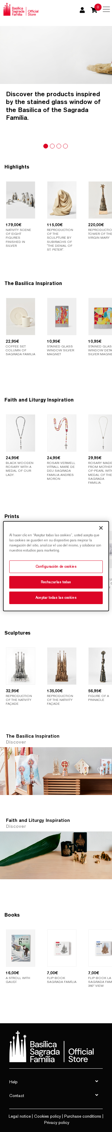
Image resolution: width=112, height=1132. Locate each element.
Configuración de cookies (56, 566)
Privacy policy (56, 1122)
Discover (16, 742)
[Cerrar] (101, 527)
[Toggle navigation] (106, 9)
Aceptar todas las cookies (56, 597)
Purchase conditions (82, 1116)
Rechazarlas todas (56, 582)
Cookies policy (47, 1116)
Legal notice (20, 1116)
